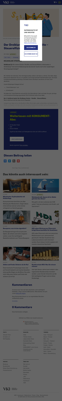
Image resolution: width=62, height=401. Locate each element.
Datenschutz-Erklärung (30, 43)
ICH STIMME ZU (31, 47)
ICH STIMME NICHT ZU (31, 54)
